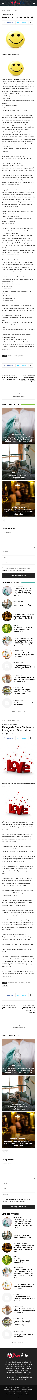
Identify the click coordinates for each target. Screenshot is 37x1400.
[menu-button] (3, 3)
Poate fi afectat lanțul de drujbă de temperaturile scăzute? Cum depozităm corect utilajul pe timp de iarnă (23, 642)
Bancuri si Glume (12, 11)
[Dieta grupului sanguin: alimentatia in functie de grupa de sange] (7, 691)
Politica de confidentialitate (11, 1390)
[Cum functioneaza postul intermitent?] (7, 703)
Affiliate (25, 1392)
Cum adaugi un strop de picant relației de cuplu (18, 476)
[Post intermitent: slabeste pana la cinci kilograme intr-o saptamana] (7, 654)
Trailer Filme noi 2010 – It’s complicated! (9, 378)
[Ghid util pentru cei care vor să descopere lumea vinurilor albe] (7, 628)
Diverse (15, 625)
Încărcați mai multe (17, 711)
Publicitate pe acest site (14, 1392)
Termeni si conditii (26, 1390)
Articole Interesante (18, 507)
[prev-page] (3, 520)
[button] (34, 3)
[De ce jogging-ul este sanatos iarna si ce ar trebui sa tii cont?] (7, 666)
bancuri (10, 355)
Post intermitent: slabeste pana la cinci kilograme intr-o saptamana (24, 655)
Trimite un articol (11, 1394)
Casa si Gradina (18, 636)
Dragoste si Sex (18, 434)
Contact (20, 1394)
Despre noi (8, 1387)
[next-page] (6, 520)
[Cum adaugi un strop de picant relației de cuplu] (18, 462)
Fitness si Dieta (18, 650)
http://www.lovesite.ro (18, 396)
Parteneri (16, 1387)
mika (18, 394)
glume (21, 355)
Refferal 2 (27, 1394)
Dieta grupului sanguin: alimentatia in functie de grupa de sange (22, 691)
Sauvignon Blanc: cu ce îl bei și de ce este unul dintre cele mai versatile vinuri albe (19, 512)
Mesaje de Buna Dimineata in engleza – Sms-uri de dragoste (27, 379)
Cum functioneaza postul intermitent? (23, 704)
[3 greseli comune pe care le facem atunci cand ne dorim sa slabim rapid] (7, 678)
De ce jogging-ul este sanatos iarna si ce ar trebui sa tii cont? (24, 667)
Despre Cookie (25, 1387)
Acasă (4, 11)
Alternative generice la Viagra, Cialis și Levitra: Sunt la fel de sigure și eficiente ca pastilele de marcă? (18, 439)
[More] (30, 23)
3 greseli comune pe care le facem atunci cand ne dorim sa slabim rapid (24, 679)
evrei (15, 355)
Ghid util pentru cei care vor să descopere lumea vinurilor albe (24, 629)
